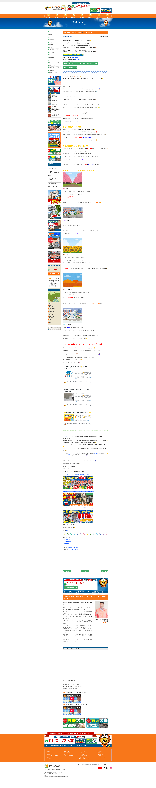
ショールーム (107, 17)
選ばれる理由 (65, 17)
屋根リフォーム (52, 44)
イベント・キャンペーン (54, 62)
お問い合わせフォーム (79, 59)
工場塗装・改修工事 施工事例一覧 (55, 115)
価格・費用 (51, 37)
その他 (50, 324)
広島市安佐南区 (52, 309)
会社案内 (57, 17)
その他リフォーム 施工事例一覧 (55, 107)
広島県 (50, 303)
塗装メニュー (74, 17)
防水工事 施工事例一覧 (54, 103)
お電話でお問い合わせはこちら (72, 63)
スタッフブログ (99, 755)
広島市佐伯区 (51, 316)
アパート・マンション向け (53, 186)
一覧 (85, 571)
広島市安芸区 (51, 311)
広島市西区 (51, 317)
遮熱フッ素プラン (52, 181)
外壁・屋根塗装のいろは (67, 36)
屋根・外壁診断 (99, 751)
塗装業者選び (52, 39)
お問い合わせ (49, 758)
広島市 (50, 305)
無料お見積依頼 (70, 587)
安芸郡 (50, 320)
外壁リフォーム (52, 42)
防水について (52, 60)
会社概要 (48, 751)
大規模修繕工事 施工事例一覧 (54, 111)
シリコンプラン (51, 176)
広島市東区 (51, 313)
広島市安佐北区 (52, 308)
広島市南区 (51, 314)
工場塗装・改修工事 (53, 72)
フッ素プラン (51, 171)
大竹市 (50, 322)
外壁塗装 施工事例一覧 (54, 96)
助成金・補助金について (54, 67)
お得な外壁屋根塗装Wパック (85, 757)
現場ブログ (99, 17)
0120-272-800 (75, 57)
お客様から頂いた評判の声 (101, 754)
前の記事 (104, 571)
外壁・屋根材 (52, 52)
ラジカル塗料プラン (52, 169)
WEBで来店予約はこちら (89, 63)
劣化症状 (51, 54)
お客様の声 (90, 17)
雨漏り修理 (51, 57)
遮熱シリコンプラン (52, 178)
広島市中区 (51, 306)
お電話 (68, 454)
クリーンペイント (67, 436)
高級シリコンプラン (52, 168)
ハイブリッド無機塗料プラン (54, 172)
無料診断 (68, 530)
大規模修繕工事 (52, 70)
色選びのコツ (52, 34)
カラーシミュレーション (101, 757)
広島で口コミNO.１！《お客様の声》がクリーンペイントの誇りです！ (78, 491)
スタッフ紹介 (49, 757)
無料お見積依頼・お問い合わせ (70, 539)
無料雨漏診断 (66, 543)
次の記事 (67, 571)
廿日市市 (50, 319)
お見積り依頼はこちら (69, 67)
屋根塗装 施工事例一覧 (54, 100)
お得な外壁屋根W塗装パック (53, 183)
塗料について (52, 31)
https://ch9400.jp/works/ (73, 547)
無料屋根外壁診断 (67, 541)
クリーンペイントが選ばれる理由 (52, 755)
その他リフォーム (52, 47)
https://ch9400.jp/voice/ (74, 549)
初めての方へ (48, 17)
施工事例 (82, 17)
